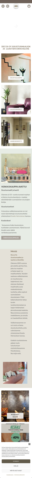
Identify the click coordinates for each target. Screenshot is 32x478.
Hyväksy (16, 461)
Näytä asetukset (16, 470)
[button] (29, 444)
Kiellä (16, 466)
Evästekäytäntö (10, 474)
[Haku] (7, 6)
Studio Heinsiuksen (18, 216)
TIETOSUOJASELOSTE (19, 474)
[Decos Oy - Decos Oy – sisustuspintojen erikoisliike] (16, 6)
